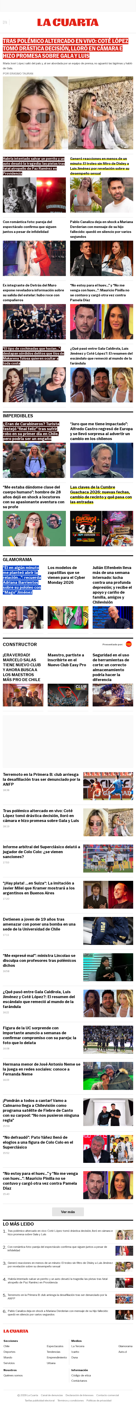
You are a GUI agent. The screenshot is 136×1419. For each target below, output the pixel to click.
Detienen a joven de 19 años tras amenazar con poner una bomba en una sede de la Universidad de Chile (39, 924)
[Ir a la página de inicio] (68, 22)
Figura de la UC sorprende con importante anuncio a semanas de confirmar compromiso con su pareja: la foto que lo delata (39, 1035)
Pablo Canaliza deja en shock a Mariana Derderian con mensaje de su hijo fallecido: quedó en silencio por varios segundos (101, 229)
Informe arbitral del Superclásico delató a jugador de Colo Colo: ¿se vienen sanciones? (41, 852)
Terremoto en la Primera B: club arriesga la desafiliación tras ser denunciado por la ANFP (41, 779)
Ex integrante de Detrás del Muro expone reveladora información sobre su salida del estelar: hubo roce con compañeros (33, 292)
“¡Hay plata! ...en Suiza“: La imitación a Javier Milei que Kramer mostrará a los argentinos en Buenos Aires (39, 888)
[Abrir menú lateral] (6, 22)
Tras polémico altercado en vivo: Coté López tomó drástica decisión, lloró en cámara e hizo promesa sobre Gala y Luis (41, 815)
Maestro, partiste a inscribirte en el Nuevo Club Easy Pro (67, 660)
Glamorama (17, 560)
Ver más (68, 1211)
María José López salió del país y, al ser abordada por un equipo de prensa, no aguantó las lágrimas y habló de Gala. (67, 65)
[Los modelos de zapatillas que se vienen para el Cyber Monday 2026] (68, 618)
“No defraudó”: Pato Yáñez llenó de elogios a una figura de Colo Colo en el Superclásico (38, 1142)
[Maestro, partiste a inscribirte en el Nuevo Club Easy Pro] (68, 695)
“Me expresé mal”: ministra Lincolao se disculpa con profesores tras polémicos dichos (39, 960)
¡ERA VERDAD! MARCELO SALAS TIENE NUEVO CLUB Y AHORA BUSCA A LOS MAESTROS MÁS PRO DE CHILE (22, 667)
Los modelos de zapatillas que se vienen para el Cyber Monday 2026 (66, 575)
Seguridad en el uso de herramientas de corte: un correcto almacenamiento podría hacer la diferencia (111, 667)
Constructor (20, 645)
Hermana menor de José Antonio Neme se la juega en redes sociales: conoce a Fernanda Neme (41, 1069)
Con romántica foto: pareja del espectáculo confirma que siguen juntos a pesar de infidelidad (29, 227)
